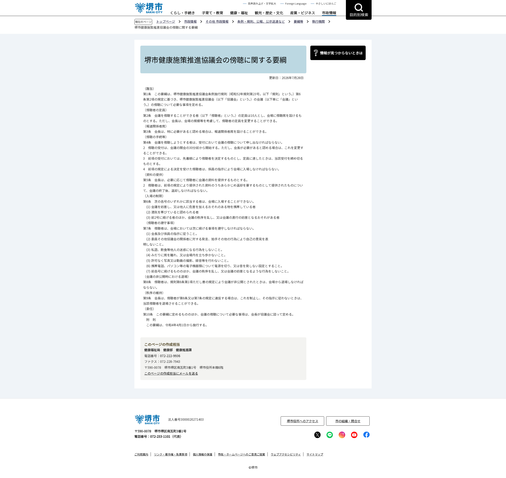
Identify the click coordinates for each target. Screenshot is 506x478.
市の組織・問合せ (348, 421)
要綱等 (298, 21)
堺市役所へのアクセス (302, 421)
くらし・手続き (182, 12)
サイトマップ (315, 454)
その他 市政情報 (217, 21)
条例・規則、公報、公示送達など (261, 21)
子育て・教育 (212, 12)
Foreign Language (296, 3)
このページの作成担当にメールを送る (171, 373)
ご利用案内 (141, 454)
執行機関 (318, 21)
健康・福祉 (239, 12)
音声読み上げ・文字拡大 (262, 3)
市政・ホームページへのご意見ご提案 (241, 454)
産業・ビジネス (302, 12)
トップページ (165, 21)
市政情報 (329, 12)
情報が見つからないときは (341, 52)
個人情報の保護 (202, 454)
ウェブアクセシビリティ (286, 454)
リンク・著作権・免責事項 (170, 454)
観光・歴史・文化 (269, 12)
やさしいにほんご (326, 3)
